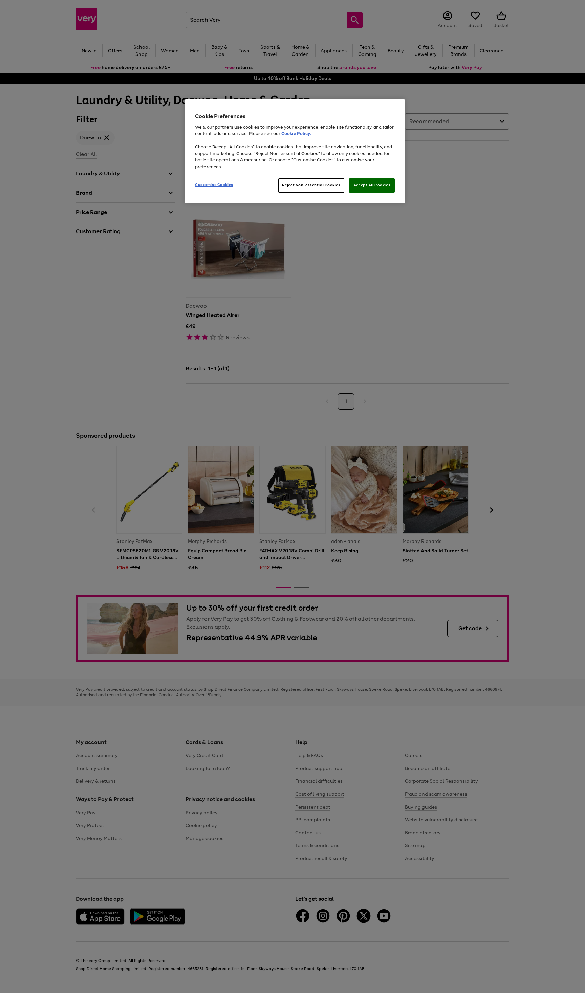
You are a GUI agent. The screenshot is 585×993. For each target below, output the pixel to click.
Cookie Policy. (296, 133)
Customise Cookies (214, 184)
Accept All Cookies (371, 185)
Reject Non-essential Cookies (311, 185)
